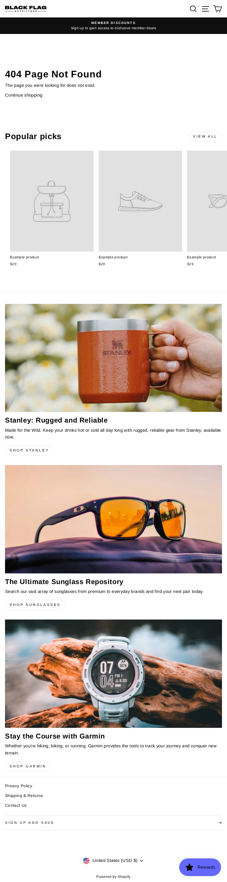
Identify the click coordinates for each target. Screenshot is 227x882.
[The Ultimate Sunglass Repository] (113, 519)
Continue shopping (23, 95)
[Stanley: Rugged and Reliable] (113, 358)
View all (205, 136)
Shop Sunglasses (35, 605)
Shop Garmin (27, 766)
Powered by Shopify (113, 877)
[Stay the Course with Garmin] (113, 673)
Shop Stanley (29, 450)
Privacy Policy (18, 786)
